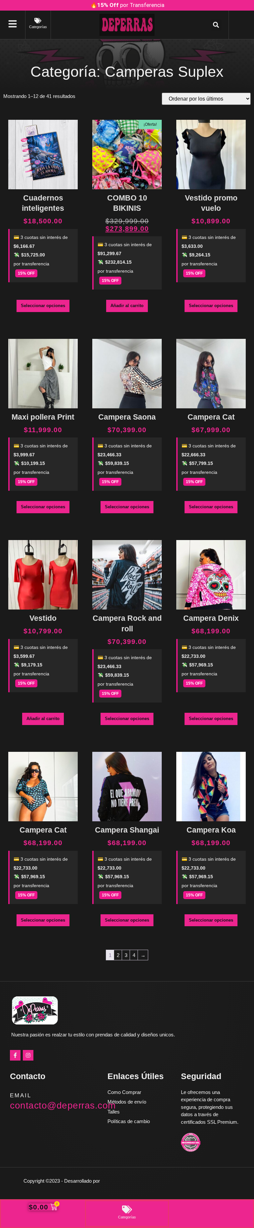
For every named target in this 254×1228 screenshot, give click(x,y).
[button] (215, 25)
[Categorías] (37, 20)
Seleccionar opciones (43, 305)
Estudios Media (129, 1181)
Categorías (38, 27)
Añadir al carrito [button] (127, 305)
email (20, 1095)
